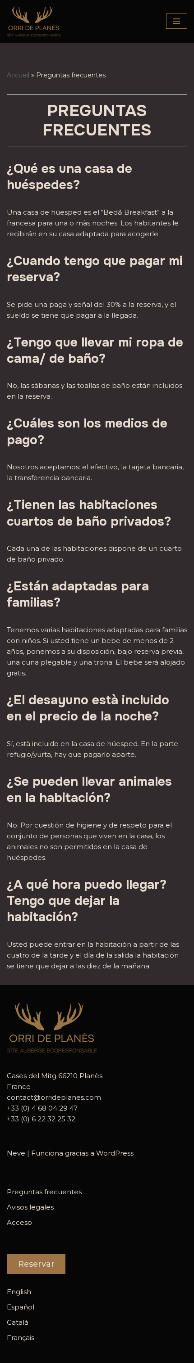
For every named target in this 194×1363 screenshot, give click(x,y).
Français (20, 1337)
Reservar (36, 1264)
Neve (16, 1153)
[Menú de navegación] (176, 21)
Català (17, 1322)
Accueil (18, 75)
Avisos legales (30, 1207)
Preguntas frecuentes (44, 1192)
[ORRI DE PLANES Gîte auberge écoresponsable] (34, 21)
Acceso (19, 1222)
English (19, 1291)
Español (20, 1307)
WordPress (115, 1153)
